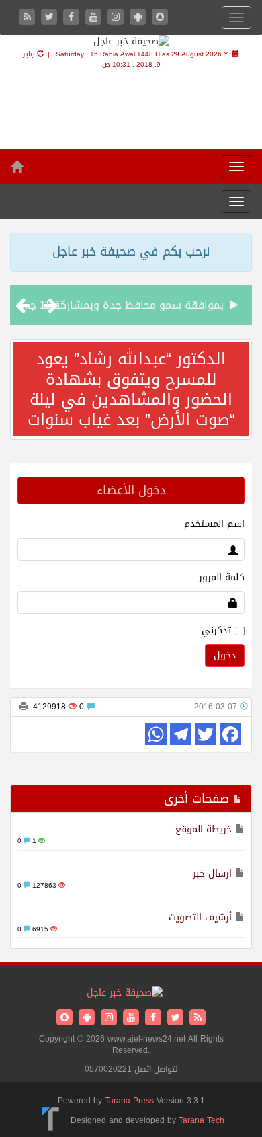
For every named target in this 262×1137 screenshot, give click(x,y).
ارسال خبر (212, 874)
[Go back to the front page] (131, 43)
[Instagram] (117, 18)
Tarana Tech (201, 1120)
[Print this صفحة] (23, 706)
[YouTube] (95, 18)
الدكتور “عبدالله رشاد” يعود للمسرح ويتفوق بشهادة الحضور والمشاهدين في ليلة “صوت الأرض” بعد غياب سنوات (131, 389)
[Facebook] (73, 18)
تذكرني (216, 630)
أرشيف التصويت (200, 917)
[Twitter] (51, 18)
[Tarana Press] (50, 1120)
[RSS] (28, 18)
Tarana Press (129, 1100)
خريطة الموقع (203, 829)
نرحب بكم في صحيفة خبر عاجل (131, 251)
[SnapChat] (159, 18)
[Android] (139, 18)
